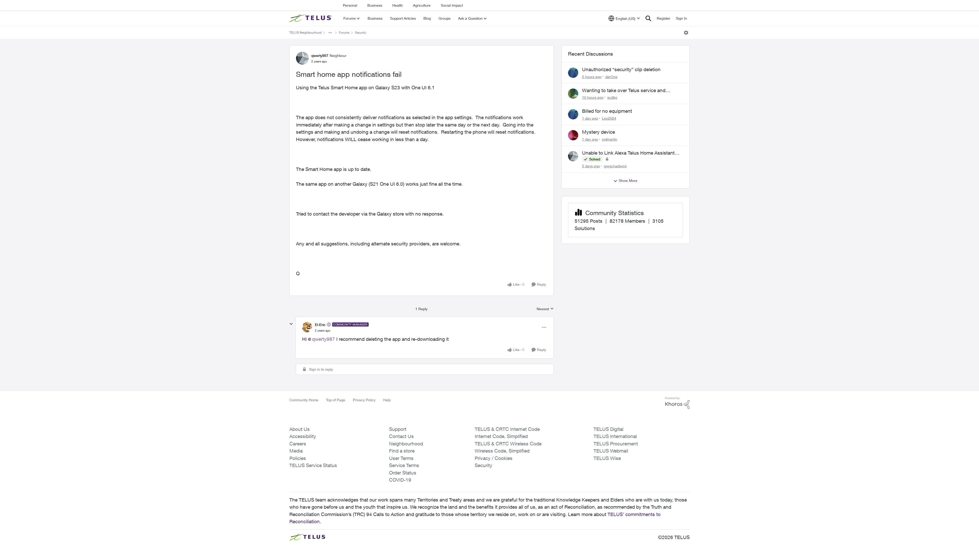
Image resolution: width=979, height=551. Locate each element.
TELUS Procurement (616, 443)
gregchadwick (615, 166)
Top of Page (335, 400)
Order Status (402, 472)
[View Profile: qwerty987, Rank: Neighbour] (302, 58)
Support (397, 429)
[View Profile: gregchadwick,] (573, 156)
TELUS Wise (607, 458)
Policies (297, 458)
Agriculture (422, 5)
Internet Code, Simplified (501, 436)
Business (374, 5)
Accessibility (302, 436)
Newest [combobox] (545, 309)
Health (397, 5)
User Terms (401, 458)
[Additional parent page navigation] (330, 32)
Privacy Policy (364, 400)
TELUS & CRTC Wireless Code (508, 443)
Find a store (402, 451)
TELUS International (615, 436)
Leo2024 (609, 118)
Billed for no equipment (607, 111)
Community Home (303, 400)
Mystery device (598, 132)
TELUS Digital (608, 429)
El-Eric (320, 324)
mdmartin (609, 139)
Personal (350, 5)
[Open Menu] (686, 32)
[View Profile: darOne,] (573, 73)
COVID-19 (400, 480)
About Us (299, 429)
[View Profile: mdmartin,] (573, 135)
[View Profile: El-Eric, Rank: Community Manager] (307, 327)
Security (360, 32)
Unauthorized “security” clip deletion (621, 69)
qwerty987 (319, 55)
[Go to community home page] (311, 18)
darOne (611, 76)
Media (296, 451)
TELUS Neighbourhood (305, 32)
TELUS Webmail (611, 451)
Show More (628, 180)
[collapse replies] (291, 324)
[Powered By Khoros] (677, 403)
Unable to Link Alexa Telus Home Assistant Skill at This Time (628, 153)
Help (387, 400)
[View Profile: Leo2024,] (573, 114)
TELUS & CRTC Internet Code (507, 429)
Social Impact (452, 5)
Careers (297, 443)
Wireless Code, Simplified (502, 451)
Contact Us (401, 436)
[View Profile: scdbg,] (573, 94)
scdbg (612, 97)
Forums (344, 32)
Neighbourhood (406, 443)
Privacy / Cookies (493, 458)
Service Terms (404, 465)
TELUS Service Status (313, 465)
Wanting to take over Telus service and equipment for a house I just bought (623, 90)
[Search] (648, 18)
